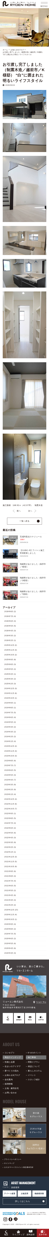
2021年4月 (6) (10, 895)
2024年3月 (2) (10, 732)
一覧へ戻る (24, 521)
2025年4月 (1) (10, 674)
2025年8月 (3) (10, 664)
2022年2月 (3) (10, 847)
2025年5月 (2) (10, 669)
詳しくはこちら (22, 1201)
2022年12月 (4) (10, 799)
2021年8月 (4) (10, 876)
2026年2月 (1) (10, 640)
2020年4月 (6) (10, 948)
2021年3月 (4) (10, 900)
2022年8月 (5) (10, 818)
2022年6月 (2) (10, 828)
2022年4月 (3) (10, 838)
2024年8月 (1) (10, 708)
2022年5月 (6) (10, 833)
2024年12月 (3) (10, 688)
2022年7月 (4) (10, 823)
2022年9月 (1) (10, 814)
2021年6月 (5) (10, 886)
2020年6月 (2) (10, 939)
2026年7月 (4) (10, 616)
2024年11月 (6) (10, 693)
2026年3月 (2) (10, 636)
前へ (19, 511)
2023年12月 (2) (10, 746)
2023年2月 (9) (10, 790)
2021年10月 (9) (10, 866)
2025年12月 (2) (10, 645)
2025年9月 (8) (10, 660)
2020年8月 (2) (10, 929)
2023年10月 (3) (10, 756)
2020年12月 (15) (11, 910)
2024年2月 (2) (10, 737)
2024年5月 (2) (10, 722)
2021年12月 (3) (10, 857)
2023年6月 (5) (10, 770)
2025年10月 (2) (10, 655)
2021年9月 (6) (10, 871)
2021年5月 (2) (10, 891)
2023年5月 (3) (10, 775)
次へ (30, 511)
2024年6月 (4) (10, 717)
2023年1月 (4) (10, 794)
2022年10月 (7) (10, 809)
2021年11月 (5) (10, 862)
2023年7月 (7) (10, 765)
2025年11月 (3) (10, 650)
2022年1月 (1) (10, 852)
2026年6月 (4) (10, 621)
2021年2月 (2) (10, 905)
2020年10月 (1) (10, 919)
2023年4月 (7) (10, 780)
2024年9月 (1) (10, 703)
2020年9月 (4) (10, 924)
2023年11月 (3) (10, 751)
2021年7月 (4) (10, 881)
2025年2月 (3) (10, 684)
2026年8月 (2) (10, 611)
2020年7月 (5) (10, 934)
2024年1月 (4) (10, 741)
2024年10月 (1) (10, 698)
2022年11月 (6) (10, 804)
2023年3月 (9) (10, 785)
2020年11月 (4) (10, 915)
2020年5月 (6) (10, 943)
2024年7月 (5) (10, 713)
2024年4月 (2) (10, 727)
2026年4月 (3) (10, 631)
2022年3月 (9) (10, 842)
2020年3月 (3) (10, 953)
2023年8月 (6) (10, 761)
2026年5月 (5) (10, 626)
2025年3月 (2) (10, 679)
